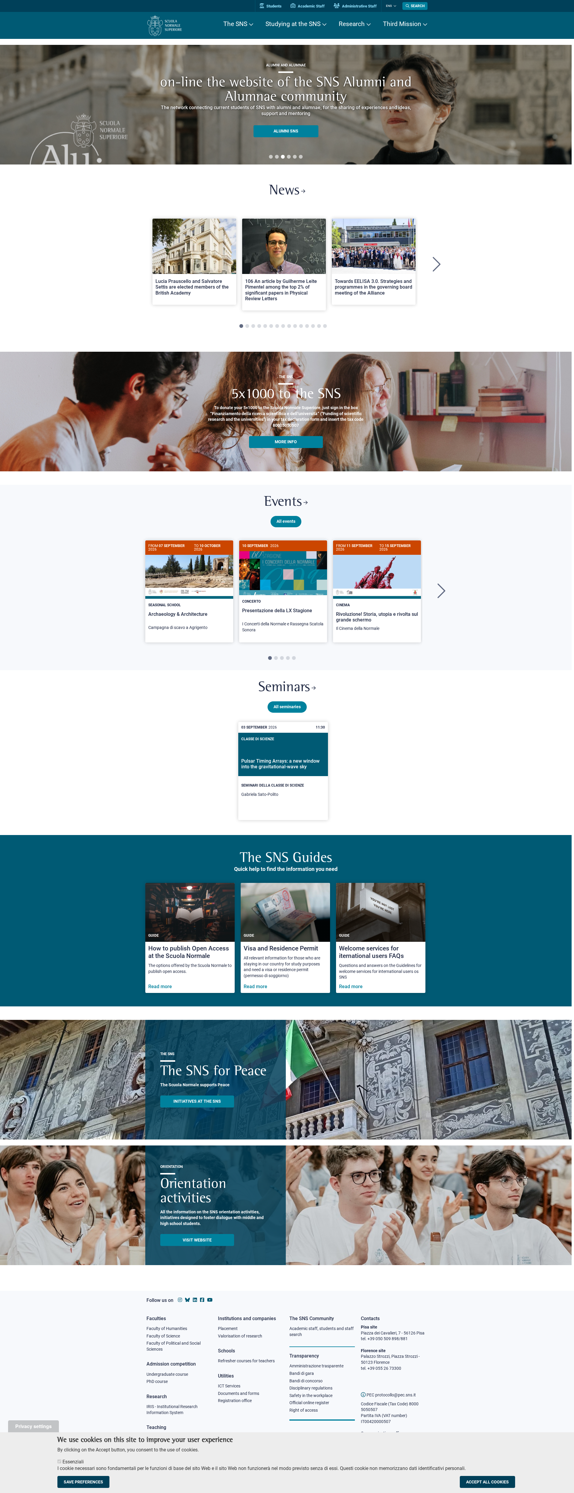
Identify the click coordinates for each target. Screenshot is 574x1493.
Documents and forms (238, 1393)
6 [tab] (301, 157)
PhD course (157, 1381)
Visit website (197, 1240)
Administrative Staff (359, 6)
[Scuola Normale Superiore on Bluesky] (187, 1300)
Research (352, 24)
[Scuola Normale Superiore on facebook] (202, 1300)
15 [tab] (325, 326)
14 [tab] (319, 326)
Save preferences (83, 1482)
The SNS (235, 24)
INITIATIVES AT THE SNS (197, 1101)
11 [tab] (301, 326)
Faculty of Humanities (166, 1328)
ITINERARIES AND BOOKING (286, 132)
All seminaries (287, 706)
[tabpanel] (286, 104)
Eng (389, 5)
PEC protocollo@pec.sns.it (391, 1395)
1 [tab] (271, 157)
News (284, 191)
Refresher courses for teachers (246, 1360)
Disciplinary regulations (310, 1388)
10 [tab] (295, 326)
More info (286, 441)
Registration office (235, 1400)
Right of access (303, 1410)
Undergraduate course (167, 1374)
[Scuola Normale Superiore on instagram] (180, 1300)
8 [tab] (283, 326)
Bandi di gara (301, 1373)
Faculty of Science (163, 1336)
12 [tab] (307, 326)
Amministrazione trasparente (316, 1365)
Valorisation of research (240, 1336)
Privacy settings (33, 1426)
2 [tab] (277, 157)
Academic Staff (311, 6)
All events (286, 521)
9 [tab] (289, 326)
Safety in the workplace (310, 1395)
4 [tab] (289, 157)
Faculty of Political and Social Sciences (173, 1346)
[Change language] (394, 6)
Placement (228, 1328)
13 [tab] (313, 326)
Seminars (284, 687)
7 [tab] (277, 326)
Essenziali (73, 1462)
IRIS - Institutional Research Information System (172, 1409)
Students (273, 6)
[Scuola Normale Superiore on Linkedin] (195, 1300)
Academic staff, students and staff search (321, 1331)
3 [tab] (283, 157)
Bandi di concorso (306, 1380)
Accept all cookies (487, 1482)
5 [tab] (295, 157)
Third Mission (402, 24)
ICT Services (229, 1386)
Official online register (309, 1402)
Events (283, 502)
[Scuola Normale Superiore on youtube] (210, 1300)
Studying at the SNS (292, 24)
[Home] (164, 25)
